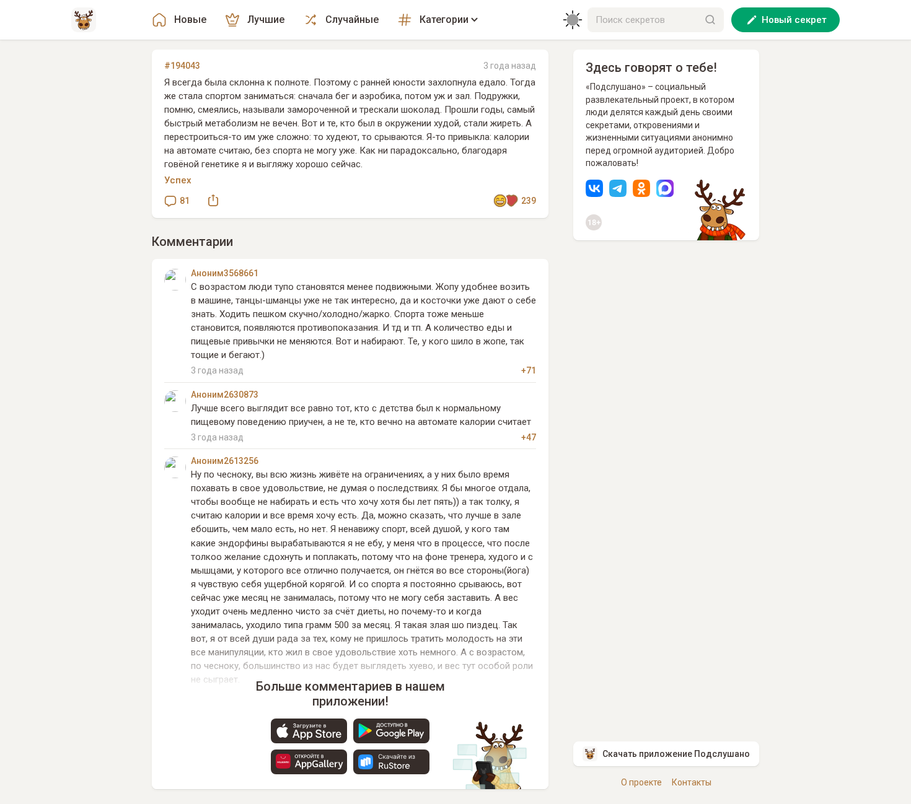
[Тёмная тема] (573, 20)
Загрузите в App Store (309, 731)
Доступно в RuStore (391, 761)
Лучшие (265, 19)
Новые (190, 19)
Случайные (352, 19)
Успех (177, 180)
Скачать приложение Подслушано (676, 754)
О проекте (641, 782)
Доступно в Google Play (391, 731)
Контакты (691, 782)
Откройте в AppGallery (309, 761)
